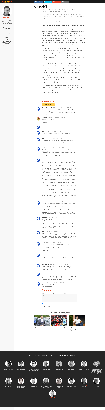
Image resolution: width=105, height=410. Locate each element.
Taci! (6, 39)
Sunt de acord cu (50, 303)
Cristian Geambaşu (7, 17)
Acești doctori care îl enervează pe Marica (7, 49)
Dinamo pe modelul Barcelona (6, 46)
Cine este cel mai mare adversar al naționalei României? (7, 43)
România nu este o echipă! (7, 36)
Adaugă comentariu (48, 104)
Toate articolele (7, 28)
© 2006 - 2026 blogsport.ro (52, 403)
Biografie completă (7, 27)
